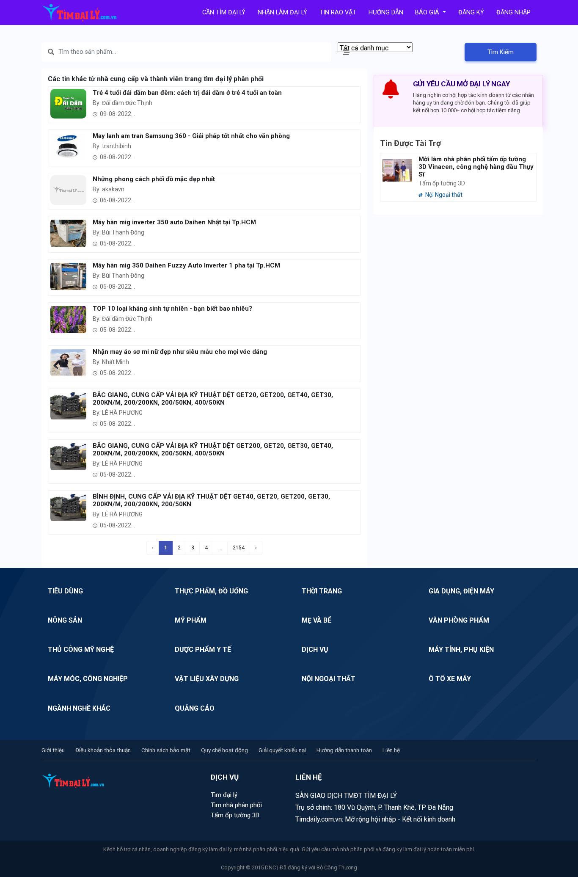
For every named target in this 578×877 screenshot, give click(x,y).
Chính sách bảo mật (165, 750)
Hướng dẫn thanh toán (344, 750)
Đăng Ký (471, 12)
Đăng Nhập (513, 12)
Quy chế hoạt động (224, 750)
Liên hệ (391, 750)
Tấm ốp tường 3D (235, 815)
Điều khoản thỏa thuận (103, 750)
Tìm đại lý (224, 795)
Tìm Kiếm (500, 52)
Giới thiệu (53, 750)
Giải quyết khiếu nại (282, 750)
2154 (239, 548)
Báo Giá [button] (428, 12)
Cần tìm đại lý (223, 12)
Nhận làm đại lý (282, 12)
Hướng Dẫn (386, 12)
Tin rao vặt (337, 12)
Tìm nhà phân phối (236, 805)
